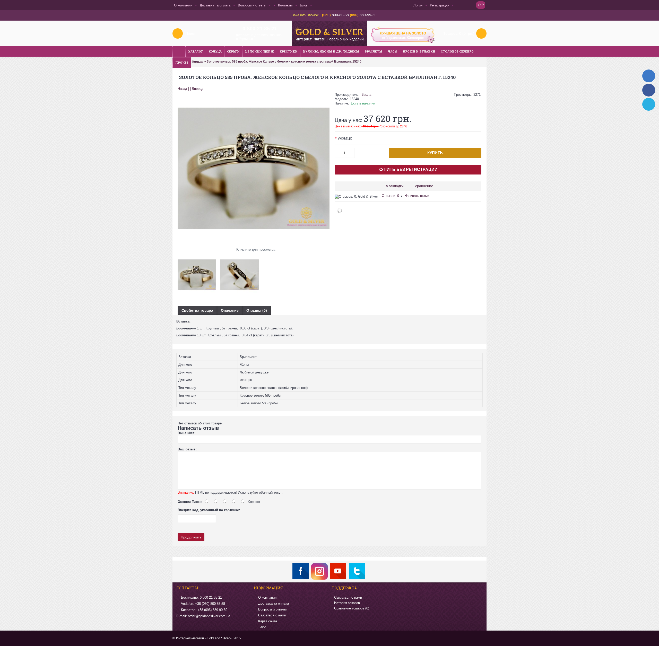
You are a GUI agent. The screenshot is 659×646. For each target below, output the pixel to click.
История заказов (347, 603)
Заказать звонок (305, 15)
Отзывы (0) (256, 310)
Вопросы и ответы (272, 609)
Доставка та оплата (273, 603)
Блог (262, 627)
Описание (230, 310)
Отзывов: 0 (390, 196)
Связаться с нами (272, 615)
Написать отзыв (416, 196)
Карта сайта (267, 621)
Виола (366, 95)
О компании (267, 597)
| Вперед (196, 89)
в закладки (395, 186)
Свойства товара (197, 310)
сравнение (424, 186)
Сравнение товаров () (351, 608)
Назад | (183, 89)
